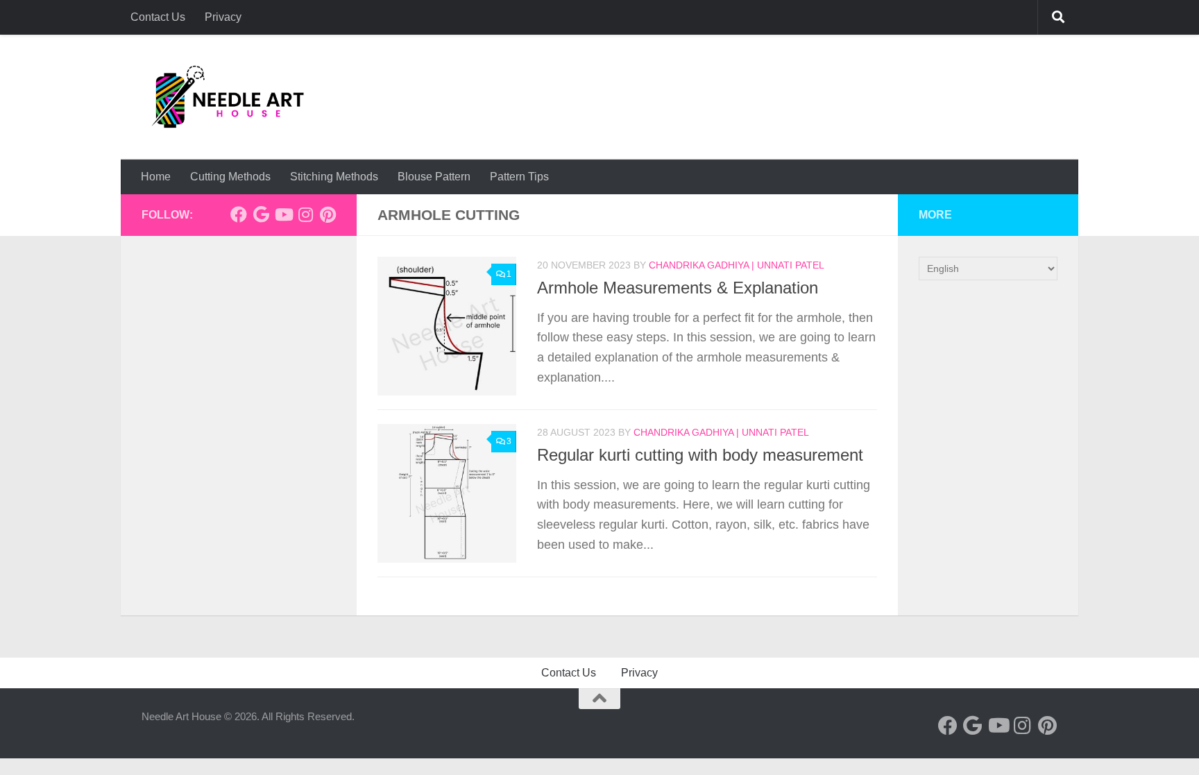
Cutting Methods (230, 176)
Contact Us (157, 17)
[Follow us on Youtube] (283, 214)
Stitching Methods (334, 176)
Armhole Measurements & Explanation (677, 288)
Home (156, 176)
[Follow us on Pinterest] (327, 214)
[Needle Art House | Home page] (228, 97)
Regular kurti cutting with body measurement (700, 455)
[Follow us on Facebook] (238, 214)
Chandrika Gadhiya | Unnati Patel (736, 265)
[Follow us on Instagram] (305, 214)
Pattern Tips (519, 176)
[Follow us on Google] (261, 214)
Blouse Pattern (434, 176)
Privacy (223, 17)
